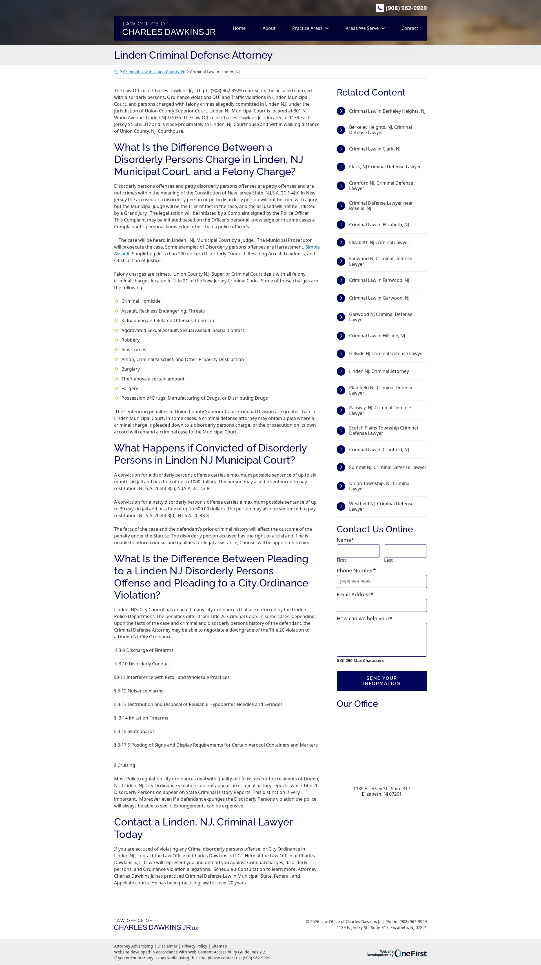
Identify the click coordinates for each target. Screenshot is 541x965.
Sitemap (219, 946)
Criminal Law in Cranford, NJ (379, 449)
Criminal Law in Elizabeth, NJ (379, 225)
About (269, 28)
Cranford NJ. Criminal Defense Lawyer (381, 185)
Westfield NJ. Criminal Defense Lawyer (381, 506)
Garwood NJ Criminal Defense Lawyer (381, 317)
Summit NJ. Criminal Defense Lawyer (388, 467)
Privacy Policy (194, 946)
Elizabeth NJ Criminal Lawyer (379, 242)
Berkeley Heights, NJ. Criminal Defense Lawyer (380, 130)
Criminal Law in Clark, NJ (374, 149)
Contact (410, 28)
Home (239, 28)
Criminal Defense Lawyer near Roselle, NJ (381, 205)
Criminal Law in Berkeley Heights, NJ (387, 111)
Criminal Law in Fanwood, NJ (379, 280)
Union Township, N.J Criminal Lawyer (380, 486)
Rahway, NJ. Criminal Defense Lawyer (380, 410)
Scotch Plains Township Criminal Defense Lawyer (383, 430)
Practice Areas (307, 28)
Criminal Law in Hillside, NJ (377, 336)
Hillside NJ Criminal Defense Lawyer (386, 353)
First (341, 560)
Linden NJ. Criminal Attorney (379, 371)
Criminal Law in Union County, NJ (154, 71)
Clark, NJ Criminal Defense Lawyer (385, 166)
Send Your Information (381, 681)
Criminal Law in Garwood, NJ (379, 298)
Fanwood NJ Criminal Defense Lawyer (380, 261)
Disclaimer (168, 946)
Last (388, 560)
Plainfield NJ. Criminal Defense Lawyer (381, 390)
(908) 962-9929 (406, 8)
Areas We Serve (362, 28)
